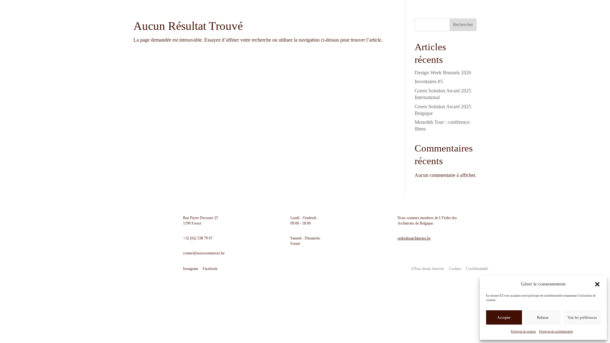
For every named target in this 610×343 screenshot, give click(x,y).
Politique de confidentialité (556, 331)
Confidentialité (477, 268)
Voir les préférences (582, 317)
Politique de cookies (523, 331)
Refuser (543, 317)
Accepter (504, 317)
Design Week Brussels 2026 (443, 72)
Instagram (190, 268)
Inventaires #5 (429, 81)
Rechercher (463, 24)
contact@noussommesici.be (204, 253)
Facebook (210, 268)
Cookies (455, 268)
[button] (597, 284)
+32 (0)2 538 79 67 (198, 238)
